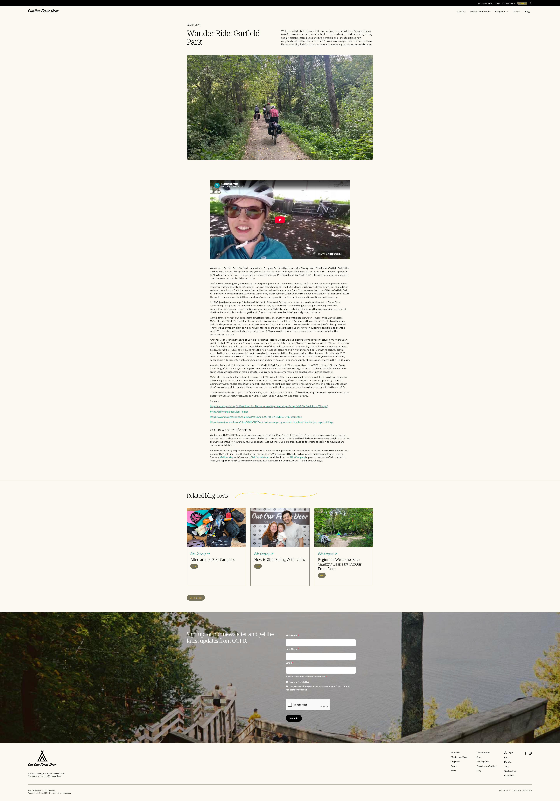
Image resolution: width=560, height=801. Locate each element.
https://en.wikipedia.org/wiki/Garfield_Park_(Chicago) (299, 406)
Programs (500, 11)
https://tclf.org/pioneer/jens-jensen (229, 411)
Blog (527, 11)
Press (507, 757)
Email (289, 662)
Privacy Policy (504, 790)
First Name (292, 635)
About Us (461, 11)
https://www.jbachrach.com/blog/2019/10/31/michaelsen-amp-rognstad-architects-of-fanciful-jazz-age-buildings (271, 422)
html (299, 416)
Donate (522, 3)
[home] (43, 11)
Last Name (292, 649)
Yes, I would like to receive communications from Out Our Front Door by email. (318, 688)
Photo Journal (485, 3)
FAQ (479, 771)
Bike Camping (297, 457)
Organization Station (486, 766)
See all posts (196, 597)
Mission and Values (480, 11)
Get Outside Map (260, 457)
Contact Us (509, 775)
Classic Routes (483, 753)
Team (453, 771)
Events (516, 11)
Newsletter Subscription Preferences (306, 676)
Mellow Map (227, 457)
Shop (497, 3)
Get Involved (508, 3)
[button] (502, 11)
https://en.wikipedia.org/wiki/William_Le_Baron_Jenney (240, 406)
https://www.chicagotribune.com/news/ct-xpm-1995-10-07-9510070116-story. (253, 416)
